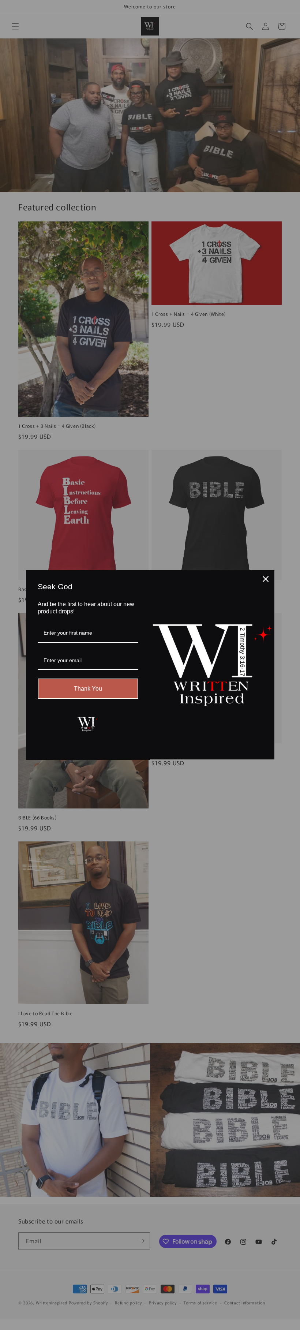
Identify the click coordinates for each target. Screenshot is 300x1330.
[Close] (265, 579)
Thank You (88, 688)
